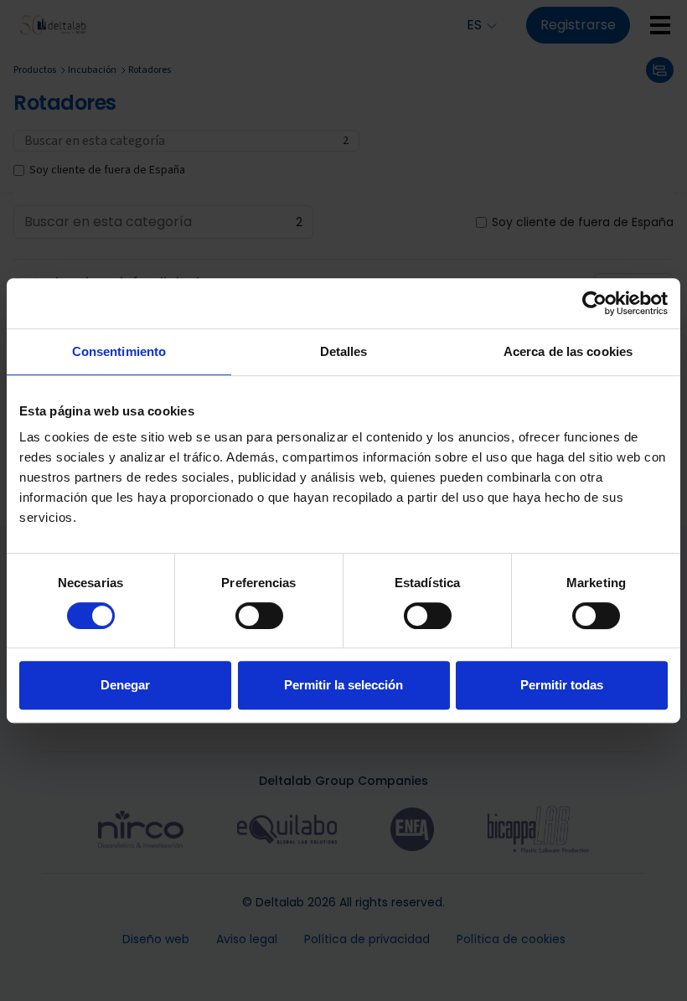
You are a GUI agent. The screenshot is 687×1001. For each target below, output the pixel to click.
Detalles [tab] (344, 351)
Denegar (125, 685)
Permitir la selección (343, 685)
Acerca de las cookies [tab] (568, 351)
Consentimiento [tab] (119, 351)
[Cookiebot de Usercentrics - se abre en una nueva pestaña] (594, 303)
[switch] (259, 615)
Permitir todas (561, 685)
